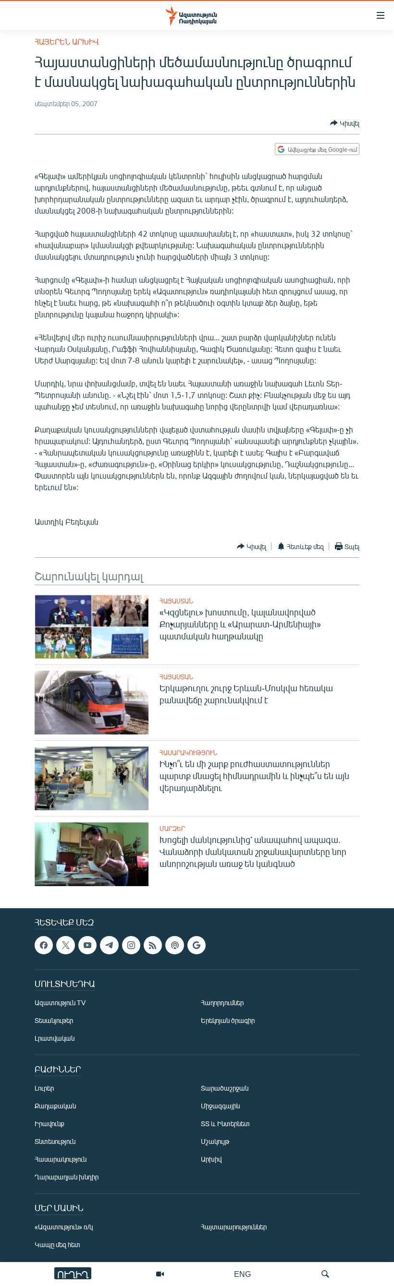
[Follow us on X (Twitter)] (65, 945)
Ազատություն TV (60, 1003)
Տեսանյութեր (54, 1021)
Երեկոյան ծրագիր (228, 1021)
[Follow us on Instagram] (131, 945)
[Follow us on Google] (196, 945)
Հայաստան (176, 601)
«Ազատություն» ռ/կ (64, 1227)
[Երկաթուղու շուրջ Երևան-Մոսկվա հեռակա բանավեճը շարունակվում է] (91, 702)
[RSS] (153, 945)
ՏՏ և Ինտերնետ (225, 1124)
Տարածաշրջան (224, 1088)
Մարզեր (172, 828)
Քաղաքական (55, 1106)
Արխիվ (211, 1159)
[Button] (344, 123)
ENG (242, 1273)
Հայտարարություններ (234, 1227)
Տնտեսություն (55, 1142)
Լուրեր (44, 1088)
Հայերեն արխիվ (67, 41)
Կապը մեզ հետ (57, 1245)
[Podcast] (174, 945)
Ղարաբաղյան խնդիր (66, 1177)
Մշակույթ (215, 1142)
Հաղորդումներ (222, 1003)
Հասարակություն (188, 753)
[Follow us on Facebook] (44, 945)
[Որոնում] (325, 1274)
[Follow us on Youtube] (87, 945)
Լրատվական (54, 1038)
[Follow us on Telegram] (109, 945)
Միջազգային (220, 1106)
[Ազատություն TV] (160, 1274)
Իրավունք (49, 1124)
